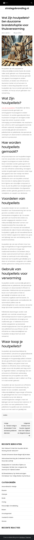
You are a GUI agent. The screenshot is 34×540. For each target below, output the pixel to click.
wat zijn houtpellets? (8, 108)
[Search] (31, 3)
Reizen (4, 510)
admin (7, 33)
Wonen (4, 521)
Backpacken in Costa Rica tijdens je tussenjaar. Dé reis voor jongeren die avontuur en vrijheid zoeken (14, 467)
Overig (5, 415)
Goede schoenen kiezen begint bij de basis (16, 455)
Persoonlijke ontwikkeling (10, 506)
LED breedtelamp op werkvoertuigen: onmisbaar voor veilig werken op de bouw (16, 475)
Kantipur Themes (25, 537)
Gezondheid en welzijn (9, 486)
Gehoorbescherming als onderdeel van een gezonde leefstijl (16, 460)
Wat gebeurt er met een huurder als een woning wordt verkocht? (15, 449)
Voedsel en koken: (7, 517)
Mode (3, 498)
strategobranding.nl (17, 8)
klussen (4, 490)
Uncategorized (6, 513)
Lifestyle (4, 494)
